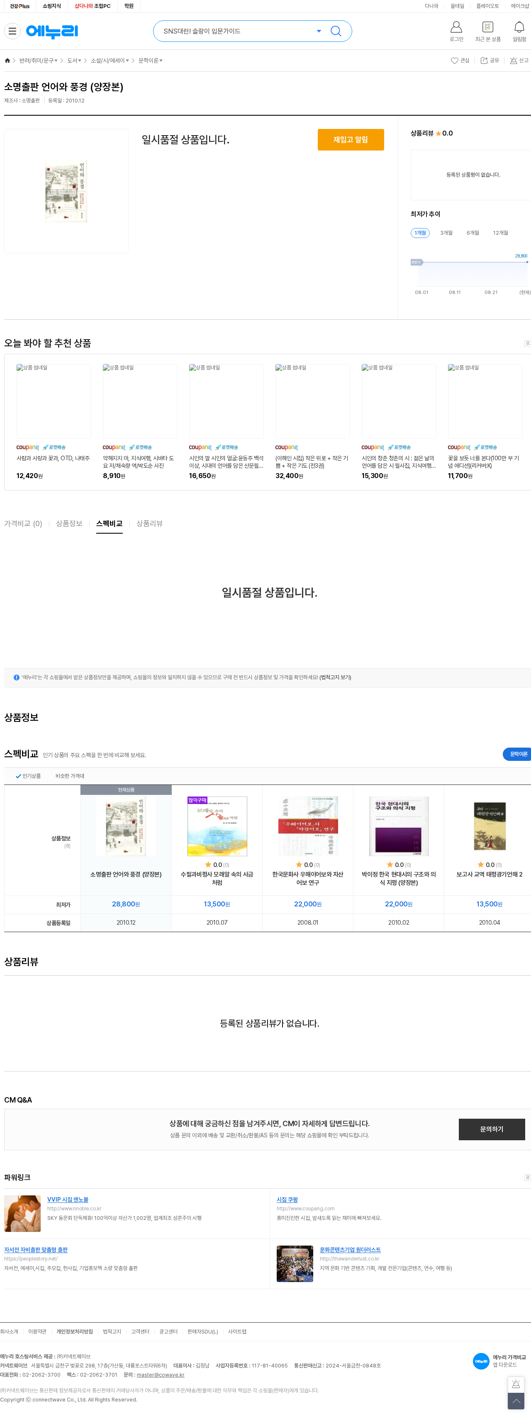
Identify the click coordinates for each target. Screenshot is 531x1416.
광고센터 (168, 1332)
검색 (336, 31)
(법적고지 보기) (335, 677)
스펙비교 (109, 523)
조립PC (93, 6)
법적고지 (112, 1332)
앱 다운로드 (509, 1361)
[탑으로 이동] (516, 1401)
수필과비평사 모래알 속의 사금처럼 (217, 879)
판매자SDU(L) (203, 1332)
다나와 (431, 6)
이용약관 (37, 1332)
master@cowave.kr (161, 1375)
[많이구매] (217, 826)
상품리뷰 (149, 523)
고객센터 (140, 1332)
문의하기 (492, 1129)
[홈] (7, 60)
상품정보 (69, 523)
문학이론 (148, 60)
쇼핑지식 (52, 6)
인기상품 (31, 776)
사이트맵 (237, 1332)
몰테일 (457, 6)
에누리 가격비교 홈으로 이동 (52, 31)
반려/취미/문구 (36, 60)
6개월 (473, 233)
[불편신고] (516, 1385)
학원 (129, 6)
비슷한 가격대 (70, 776)
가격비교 (23, 523)
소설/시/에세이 (108, 60)
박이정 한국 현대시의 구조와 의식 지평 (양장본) (399, 879)
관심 (465, 60)
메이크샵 (520, 6)
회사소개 (9, 1332)
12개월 (500, 233)
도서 (72, 60)
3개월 (446, 233)
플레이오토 (487, 6)
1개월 (420, 233)
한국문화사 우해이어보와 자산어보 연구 (308, 879)
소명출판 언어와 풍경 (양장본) (125, 874)
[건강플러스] (20, 6)
